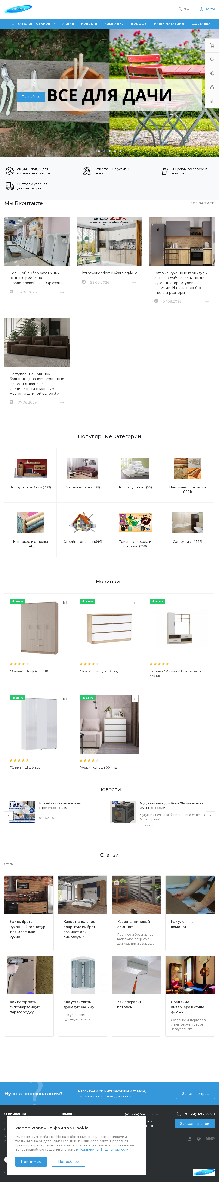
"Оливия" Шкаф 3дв (25, 767)
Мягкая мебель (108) (82, 487)
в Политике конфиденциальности (102, 1149)
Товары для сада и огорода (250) (135, 544)
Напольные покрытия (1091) (187, 489)
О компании (15, 1114)
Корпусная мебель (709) (30, 487)
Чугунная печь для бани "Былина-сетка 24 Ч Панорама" (171, 805)
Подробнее (68, 1162)
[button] (99, 151)
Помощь (67, 1114)
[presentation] (6, 93)
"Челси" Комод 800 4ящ (98, 767)
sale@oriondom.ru (145, 1114)
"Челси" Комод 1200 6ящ (99, 671)
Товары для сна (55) (135, 487)
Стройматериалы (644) (83, 542)
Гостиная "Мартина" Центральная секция (175, 673)
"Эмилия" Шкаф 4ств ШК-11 (31, 671)
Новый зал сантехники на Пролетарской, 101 (60, 805)
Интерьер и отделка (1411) (30, 544)
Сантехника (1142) (187, 542)
